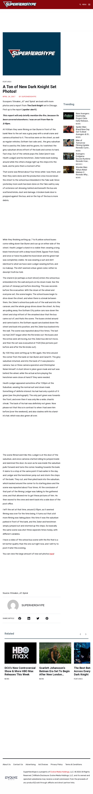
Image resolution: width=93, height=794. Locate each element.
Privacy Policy (57, 764)
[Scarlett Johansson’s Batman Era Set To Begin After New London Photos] (55, 653)
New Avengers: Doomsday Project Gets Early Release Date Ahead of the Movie (83, 117)
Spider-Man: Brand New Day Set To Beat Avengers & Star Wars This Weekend (83, 130)
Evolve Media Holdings (59, 772)
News (78, 124)
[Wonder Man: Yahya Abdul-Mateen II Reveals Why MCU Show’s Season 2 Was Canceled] (68, 169)
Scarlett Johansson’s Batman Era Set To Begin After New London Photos (54, 671)
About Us (7, 764)
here (52, 554)
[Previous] (80, 634)
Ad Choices (43, 764)
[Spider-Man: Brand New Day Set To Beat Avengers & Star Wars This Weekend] (68, 129)
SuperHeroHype (29, 97)
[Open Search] (80, 5)
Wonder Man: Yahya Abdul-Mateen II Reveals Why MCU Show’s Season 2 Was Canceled (82, 171)
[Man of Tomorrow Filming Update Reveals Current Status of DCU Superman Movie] (68, 142)
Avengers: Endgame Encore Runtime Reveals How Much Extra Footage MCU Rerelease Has (83, 157)
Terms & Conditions (73, 764)
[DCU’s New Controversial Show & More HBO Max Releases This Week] (21, 653)
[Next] (85, 634)
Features (7, 82)
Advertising (31, 764)
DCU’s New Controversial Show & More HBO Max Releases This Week (20, 671)
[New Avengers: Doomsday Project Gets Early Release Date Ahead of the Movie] (68, 116)
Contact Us (18, 764)
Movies (79, 164)
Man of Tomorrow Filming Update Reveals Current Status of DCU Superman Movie (83, 144)
